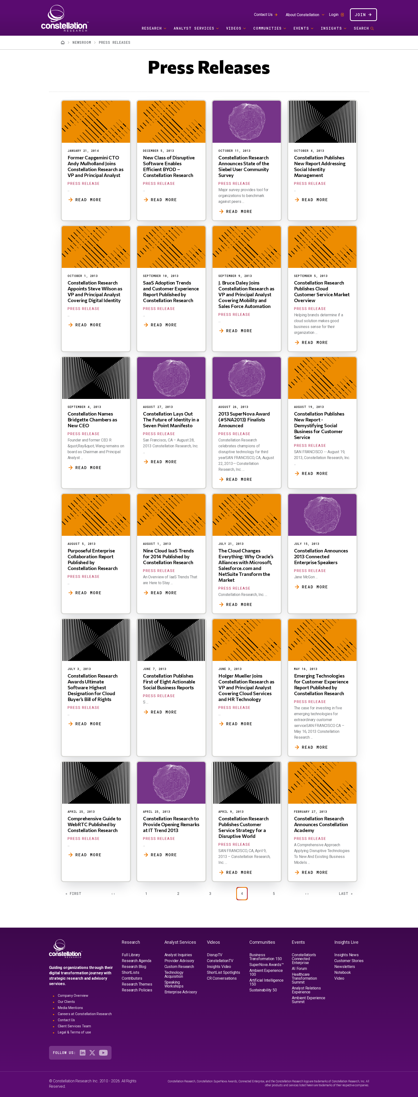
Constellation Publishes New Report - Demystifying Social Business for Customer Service (319, 425)
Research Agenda (136, 960)
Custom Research (179, 966)
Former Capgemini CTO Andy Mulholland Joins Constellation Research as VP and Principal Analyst (95, 166)
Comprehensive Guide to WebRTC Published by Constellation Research (94, 824)
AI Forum (299, 968)
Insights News (346, 955)
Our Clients (66, 1002)
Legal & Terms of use (74, 1032)
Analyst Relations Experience (306, 990)
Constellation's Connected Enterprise (304, 959)
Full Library (131, 955)
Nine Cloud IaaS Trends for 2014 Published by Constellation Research (168, 556)
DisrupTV (214, 955)
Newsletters (344, 966)
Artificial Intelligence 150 (266, 982)
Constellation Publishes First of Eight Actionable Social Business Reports (169, 681)
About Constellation (302, 14)
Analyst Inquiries (178, 955)
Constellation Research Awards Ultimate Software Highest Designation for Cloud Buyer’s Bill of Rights (93, 687)
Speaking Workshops (174, 984)
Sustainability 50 (263, 990)
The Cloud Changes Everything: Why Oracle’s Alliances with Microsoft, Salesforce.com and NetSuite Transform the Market (245, 565)
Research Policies (137, 990)
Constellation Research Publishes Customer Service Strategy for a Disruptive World (243, 827)
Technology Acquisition (174, 974)
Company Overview (73, 996)
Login (333, 15)
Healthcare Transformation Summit (304, 978)
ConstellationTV (220, 960)
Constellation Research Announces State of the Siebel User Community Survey (243, 166)
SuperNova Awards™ (266, 964)
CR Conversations (222, 978)
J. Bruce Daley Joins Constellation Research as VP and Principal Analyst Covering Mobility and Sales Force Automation (246, 294)
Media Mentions (70, 1008)
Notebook (342, 972)
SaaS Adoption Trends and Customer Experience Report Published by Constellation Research (171, 291)
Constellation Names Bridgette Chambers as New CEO (92, 419)
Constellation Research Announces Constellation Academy (321, 824)
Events (301, 28)
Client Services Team (74, 1026)
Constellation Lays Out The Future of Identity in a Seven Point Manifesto (171, 419)
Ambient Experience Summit (308, 1000)
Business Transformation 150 (265, 957)
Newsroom (81, 42)
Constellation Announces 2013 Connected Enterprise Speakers (321, 556)
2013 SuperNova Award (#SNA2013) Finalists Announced (244, 419)
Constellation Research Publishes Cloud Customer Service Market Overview (322, 291)
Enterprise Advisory (180, 992)
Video (339, 978)
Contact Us (263, 14)
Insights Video (219, 966)
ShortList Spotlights (223, 972)
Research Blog (134, 966)
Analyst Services (194, 28)
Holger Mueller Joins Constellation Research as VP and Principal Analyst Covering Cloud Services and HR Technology (246, 687)
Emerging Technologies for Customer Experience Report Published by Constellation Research (321, 684)
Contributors (132, 978)
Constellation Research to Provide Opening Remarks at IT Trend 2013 (171, 824)
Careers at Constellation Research (85, 1014)
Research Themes (137, 984)
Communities (267, 28)
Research (152, 28)
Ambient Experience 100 (266, 972)
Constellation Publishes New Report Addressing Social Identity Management (320, 166)
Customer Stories (349, 960)
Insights (331, 28)
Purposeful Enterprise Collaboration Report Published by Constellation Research (93, 559)
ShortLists (130, 972)
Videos (234, 28)
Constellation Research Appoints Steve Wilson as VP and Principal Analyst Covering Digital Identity (95, 291)
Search (361, 28)
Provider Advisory (179, 960)
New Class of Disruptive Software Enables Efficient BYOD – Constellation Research (169, 166)
